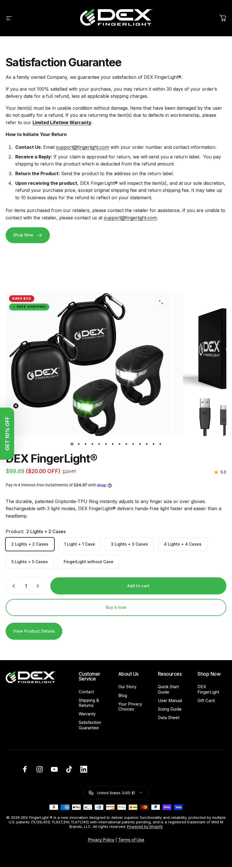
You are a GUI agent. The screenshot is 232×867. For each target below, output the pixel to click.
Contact (86, 691)
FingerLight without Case (88, 561)
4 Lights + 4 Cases (182, 544)
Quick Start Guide (168, 689)
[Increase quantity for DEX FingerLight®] (39, 586)
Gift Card (206, 700)
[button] (7, 434)
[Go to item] (71, 443)
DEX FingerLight (208, 689)
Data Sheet (168, 717)
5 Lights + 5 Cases (29, 561)
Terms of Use (131, 839)
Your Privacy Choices (130, 706)
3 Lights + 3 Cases (129, 544)
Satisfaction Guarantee (90, 725)
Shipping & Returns (89, 703)
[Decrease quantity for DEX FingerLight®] (12, 586)
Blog (122, 695)
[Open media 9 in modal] (161, 302)
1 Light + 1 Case (79, 544)
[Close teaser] (16, 406)
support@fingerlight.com (82, 147)
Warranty (87, 714)
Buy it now (116, 607)
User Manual (170, 700)
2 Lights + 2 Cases (29, 544)
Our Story (127, 686)
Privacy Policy (101, 839)
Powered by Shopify (145, 826)
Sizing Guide (170, 709)
